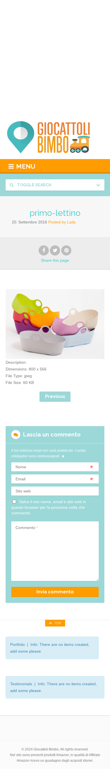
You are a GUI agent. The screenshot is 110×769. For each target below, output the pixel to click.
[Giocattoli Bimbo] (55, 137)
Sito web (23, 491)
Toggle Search (33, 185)
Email (20, 479)
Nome (21, 467)
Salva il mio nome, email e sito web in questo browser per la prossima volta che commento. (48, 507)
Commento (27, 527)
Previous (55, 396)
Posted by (62, 222)
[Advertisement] (55, 57)
